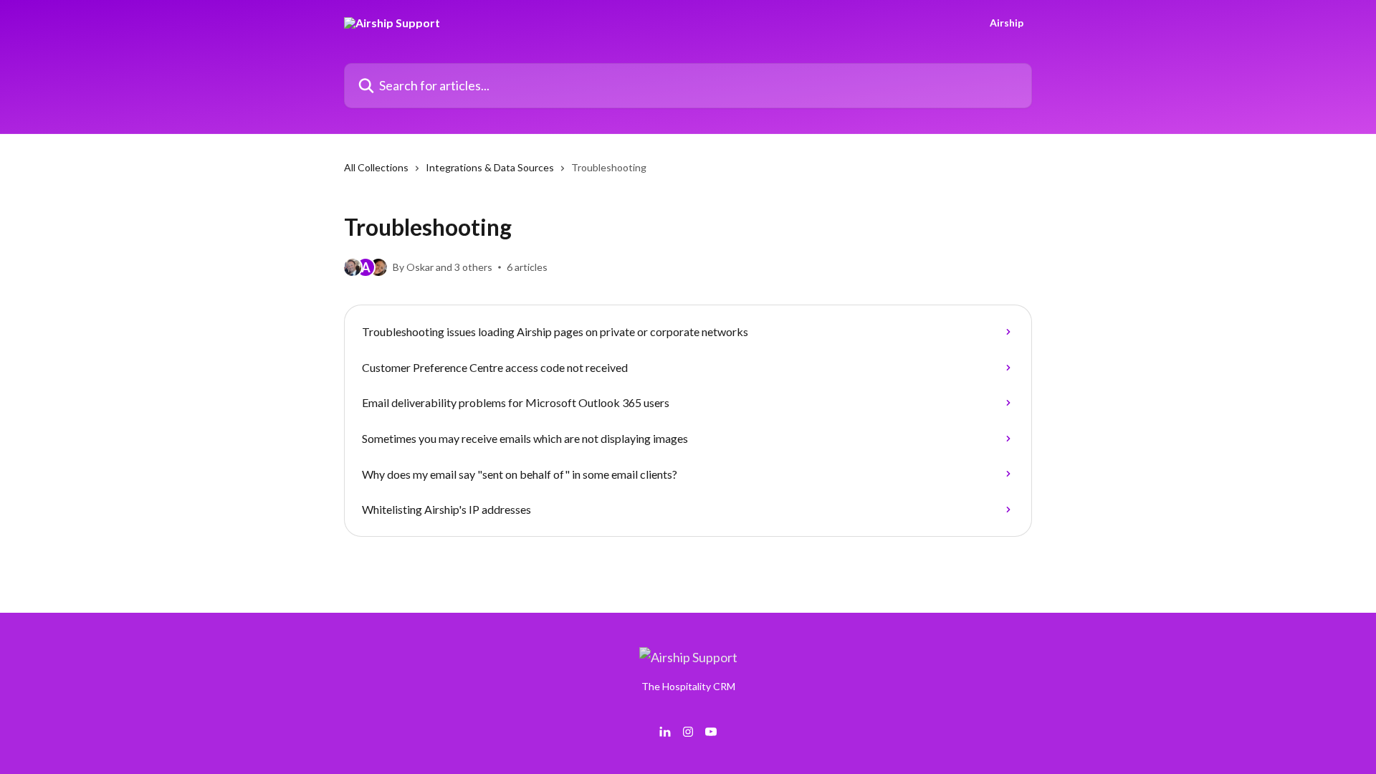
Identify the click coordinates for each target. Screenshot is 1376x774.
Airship (1006, 23)
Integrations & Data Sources (490, 167)
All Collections (376, 167)
